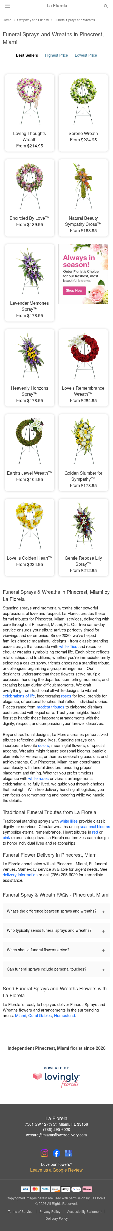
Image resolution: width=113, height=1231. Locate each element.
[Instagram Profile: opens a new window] (44, 1153)
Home (7, 19)
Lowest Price (86, 55)
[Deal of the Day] (83, 277)
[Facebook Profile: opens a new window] (56, 1153)
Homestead (64, 1015)
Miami (20, 1015)
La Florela (57, 5)
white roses (38, 778)
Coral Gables (40, 1015)
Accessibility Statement (84, 1211)
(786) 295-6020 (56, 1129)
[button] (101, 1218)
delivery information (20, 874)
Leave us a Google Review (56, 1170)
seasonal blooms (95, 826)
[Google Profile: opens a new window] (68, 1153)
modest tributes (50, 707)
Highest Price (56, 55)
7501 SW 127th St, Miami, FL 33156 (56, 1124)
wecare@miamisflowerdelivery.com (56, 1134)
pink (6, 837)
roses (66, 696)
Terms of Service (20, 1211)
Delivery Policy (57, 1218)
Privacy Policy (49, 1211)
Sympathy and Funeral (33, 19)
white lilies (68, 646)
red (95, 832)
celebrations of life (19, 696)
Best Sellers (27, 55)
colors (43, 745)
